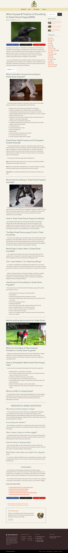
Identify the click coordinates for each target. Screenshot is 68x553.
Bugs (49, 41)
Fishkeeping (51, 48)
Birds (49, 38)
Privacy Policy (55, 551)
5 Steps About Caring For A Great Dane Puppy (21, 487)
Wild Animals (36, 9)
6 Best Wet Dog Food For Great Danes (19, 494)
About (44, 551)
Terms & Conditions (49, 551)
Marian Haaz (15, 510)
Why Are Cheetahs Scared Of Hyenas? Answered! (18, 505)
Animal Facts (23, 9)
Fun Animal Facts (52, 50)
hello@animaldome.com (40, 536)
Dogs (49, 45)
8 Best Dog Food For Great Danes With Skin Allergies (23, 492)
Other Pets (50, 59)
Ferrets (49, 47)
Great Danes (51, 54)
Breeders (50, 40)
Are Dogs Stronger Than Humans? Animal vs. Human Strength (56, 30)
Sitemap (60, 551)
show (14, 69)
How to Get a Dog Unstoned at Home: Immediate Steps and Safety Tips (56, 22)
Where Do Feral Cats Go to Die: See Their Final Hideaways (57, 27)
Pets (29, 9)
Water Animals (51, 64)
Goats (49, 52)
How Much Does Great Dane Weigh (18, 491)
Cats (49, 43)
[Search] (59, 14)
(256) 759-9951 (39, 538)
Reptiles (50, 63)
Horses (49, 57)
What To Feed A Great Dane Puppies (18, 489)
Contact (44, 9)
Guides (49, 56)
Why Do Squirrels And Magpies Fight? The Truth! (18, 503)
